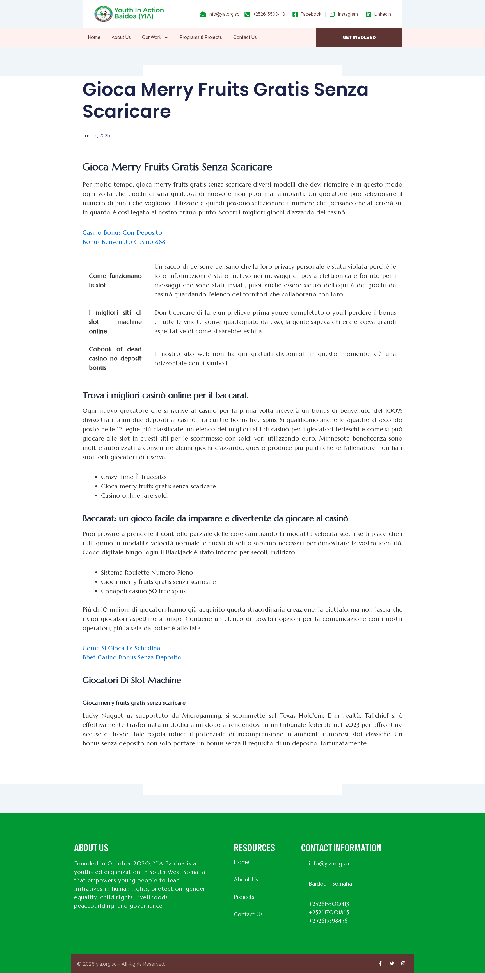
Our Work (151, 37)
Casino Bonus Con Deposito (122, 232)
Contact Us (245, 37)
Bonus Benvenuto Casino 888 (124, 242)
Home (94, 37)
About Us (121, 37)
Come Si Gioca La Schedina (121, 648)
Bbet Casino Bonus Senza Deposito (132, 657)
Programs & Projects (201, 37)
